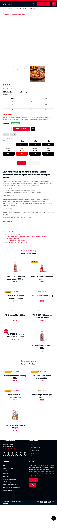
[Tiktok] (20, 454)
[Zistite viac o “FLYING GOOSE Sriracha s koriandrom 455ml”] (27, 291)
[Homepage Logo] (7, 4)
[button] (3, 83)
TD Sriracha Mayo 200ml (15, 315)
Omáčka (10, 8)
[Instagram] (12, 454)
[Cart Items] (34, 4)
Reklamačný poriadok (10, 482)
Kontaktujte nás (8, 468)
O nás (5, 471)
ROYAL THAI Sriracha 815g (42, 296)
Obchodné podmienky (10, 479)
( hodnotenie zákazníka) (9, 89)
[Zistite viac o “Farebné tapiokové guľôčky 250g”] (27, 371)
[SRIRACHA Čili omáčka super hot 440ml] (28, 39)
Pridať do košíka (22, 128)
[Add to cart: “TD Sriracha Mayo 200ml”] (27, 310)
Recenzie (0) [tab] (33, 163)
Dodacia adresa (35, 450)
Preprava (6, 476)
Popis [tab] (21, 163)
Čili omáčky (18, 8)
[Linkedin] (24, 454)
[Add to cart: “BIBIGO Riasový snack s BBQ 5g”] (27, 415)
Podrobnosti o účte (36, 445)
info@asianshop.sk (8, 446)
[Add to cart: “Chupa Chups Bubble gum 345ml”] (53, 390)
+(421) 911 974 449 (8, 444)
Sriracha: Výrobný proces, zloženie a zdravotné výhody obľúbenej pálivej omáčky (26, 236)
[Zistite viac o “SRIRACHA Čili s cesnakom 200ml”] (53, 266)
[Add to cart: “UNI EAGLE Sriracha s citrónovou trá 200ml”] (27, 329)
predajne (12, 448)
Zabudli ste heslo (35, 453)
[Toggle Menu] (54, 4)
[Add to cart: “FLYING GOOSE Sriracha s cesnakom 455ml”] (53, 310)
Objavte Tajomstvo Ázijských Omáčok (15, 240)
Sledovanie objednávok (37, 456)
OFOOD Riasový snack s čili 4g (13, 238)
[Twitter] (16, 454)
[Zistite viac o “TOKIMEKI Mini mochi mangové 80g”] (53, 371)
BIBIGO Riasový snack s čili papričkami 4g (16, 242)
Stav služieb (6, 448)
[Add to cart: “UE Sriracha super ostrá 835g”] (53, 335)
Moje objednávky (35, 447)
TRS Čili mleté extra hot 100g (12, 234)
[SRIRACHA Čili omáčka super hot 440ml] (37, 74)
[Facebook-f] (8, 454)
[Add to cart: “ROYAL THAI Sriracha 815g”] (53, 291)
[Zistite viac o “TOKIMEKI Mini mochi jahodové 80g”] (27, 390)
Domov (4, 8)
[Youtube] (4, 454)
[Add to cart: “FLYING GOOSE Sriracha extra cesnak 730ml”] (27, 266)
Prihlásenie (42, 4)
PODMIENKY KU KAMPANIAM (12, 487)
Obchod (6, 465)
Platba (6, 473)
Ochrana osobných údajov (11, 484)
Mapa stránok (8, 490)
